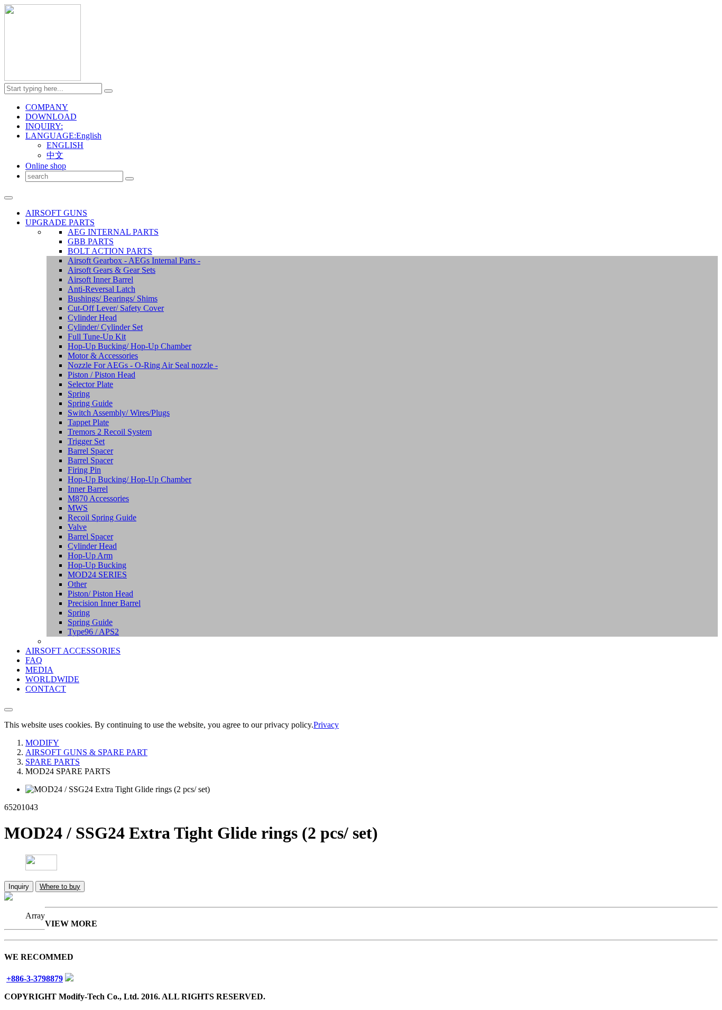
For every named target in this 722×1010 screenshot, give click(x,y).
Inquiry (18, 886)
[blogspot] (69, 978)
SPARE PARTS (52, 761)
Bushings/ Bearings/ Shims (113, 298)
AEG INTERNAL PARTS (113, 231)
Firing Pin (84, 469)
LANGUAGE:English (63, 135)
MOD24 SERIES (97, 574)
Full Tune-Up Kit (97, 336)
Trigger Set (86, 441)
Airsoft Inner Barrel (100, 279)
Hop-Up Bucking (97, 565)
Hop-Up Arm (90, 555)
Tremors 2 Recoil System (110, 431)
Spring (79, 393)
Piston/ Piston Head (100, 593)
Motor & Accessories (103, 355)
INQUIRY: (44, 126)
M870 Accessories (98, 498)
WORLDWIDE (52, 679)
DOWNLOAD (51, 116)
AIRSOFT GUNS (56, 212)
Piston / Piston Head (101, 374)
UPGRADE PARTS (60, 222)
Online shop (45, 165)
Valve (77, 526)
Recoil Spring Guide (102, 517)
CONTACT (45, 688)
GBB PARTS (91, 241)
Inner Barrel (88, 488)
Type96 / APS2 (93, 631)
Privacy (326, 724)
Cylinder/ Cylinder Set (105, 327)
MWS (78, 507)
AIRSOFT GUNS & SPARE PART (86, 752)
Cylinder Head (92, 317)
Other (77, 584)
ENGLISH (65, 145)
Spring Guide (90, 403)
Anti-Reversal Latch (101, 288)
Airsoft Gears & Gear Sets (111, 269)
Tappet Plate (88, 422)
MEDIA (39, 669)
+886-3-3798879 (34, 978)
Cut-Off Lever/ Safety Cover (116, 308)
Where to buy (60, 886)
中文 (55, 155)
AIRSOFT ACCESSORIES (73, 650)
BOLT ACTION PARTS (110, 250)
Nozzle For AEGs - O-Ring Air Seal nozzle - (143, 365)
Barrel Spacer (90, 450)
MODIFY (42, 742)
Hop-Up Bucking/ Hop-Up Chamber (129, 346)
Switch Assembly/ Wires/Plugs (119, 412)
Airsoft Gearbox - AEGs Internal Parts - (134, 260)
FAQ (33, 660)
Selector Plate (90, 384)
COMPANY (46, 107)
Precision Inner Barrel (104, 603)
